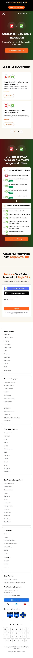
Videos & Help (8, 547)
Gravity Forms (8, 486)
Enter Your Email (8, 300)
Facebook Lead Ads (9, 382)
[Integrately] (3, 13)
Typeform (7, 496)
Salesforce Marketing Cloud (12, 418)
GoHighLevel (7, 395)
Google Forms (8, 490)
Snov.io (6, 363)
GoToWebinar (8, 401)
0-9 (5, 629)
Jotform (6, 493)
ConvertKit (7, 414)
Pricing (6, 537)
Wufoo (6, 499)
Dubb (5, 367)
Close (5, 350)
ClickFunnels (7, 408)
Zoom (5, 465)
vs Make (6, 564)
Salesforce (7, 334)
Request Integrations (10, 543)
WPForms (6, 509)
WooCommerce (8, 449)
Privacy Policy (12, 651)
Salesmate (7, 360)
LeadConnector (8, 388)
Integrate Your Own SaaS (11, 579)
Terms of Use (19, 314)
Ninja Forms (7, 512)
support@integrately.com (14, 609)
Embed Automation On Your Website (14, 582)
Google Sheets (8, 433)
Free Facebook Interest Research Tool (11, 591)
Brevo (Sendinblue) (9, 398)
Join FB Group (17, 600)
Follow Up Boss (8, 338)
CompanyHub (8, 347)
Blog (5, 534)
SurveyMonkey (8, 506)
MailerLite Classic (9, 411)
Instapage (7, 515)
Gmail (5, 439)
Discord (6, 458)
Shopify (6, 442)
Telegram (7, 468)
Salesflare (7, 357)
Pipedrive (6, 354)
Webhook (7, 436)
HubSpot (6, 392)
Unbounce (7, 503)
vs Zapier (6, 561)
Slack (5, 452)
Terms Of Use (21, 651)
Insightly (6, 341)
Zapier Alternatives (9, 540)
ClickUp (6, 446)
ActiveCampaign (9, 385)
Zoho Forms (7, 519)
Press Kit (6, 553)
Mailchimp (7, 405)
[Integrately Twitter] (8, 604)
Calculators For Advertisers (12, 595)
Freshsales (7, 344)
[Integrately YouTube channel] (25, 604)
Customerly (7, 370)
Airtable (6, 462)
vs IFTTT (6, 567)
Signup (6, 550)
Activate (9, 96)
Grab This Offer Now (16, 7)
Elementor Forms (9, 483)
